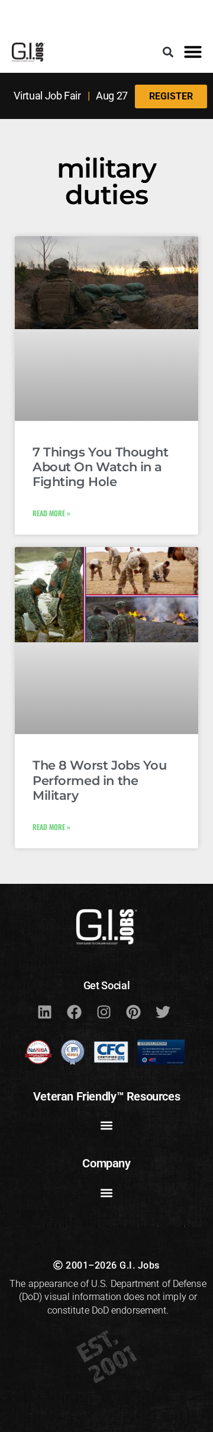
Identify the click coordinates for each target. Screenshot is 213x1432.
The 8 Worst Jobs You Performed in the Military (100, 780)
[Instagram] (103, 1011)
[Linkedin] (44, 1011)
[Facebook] (74, 1011)
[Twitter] (163, 1011)
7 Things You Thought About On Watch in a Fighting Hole (101, 467)
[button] (168, 52)
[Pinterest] (133, 1011)
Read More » (51, 513)
